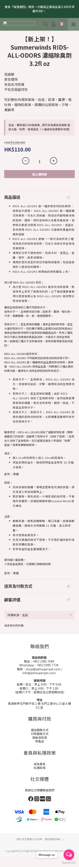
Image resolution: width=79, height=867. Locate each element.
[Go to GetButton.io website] (69, 863)
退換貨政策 (39, 737)
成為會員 (40, 764)
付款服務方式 (39, 734)
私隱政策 (40, 768)
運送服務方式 (39, 730)
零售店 (39, 741)
